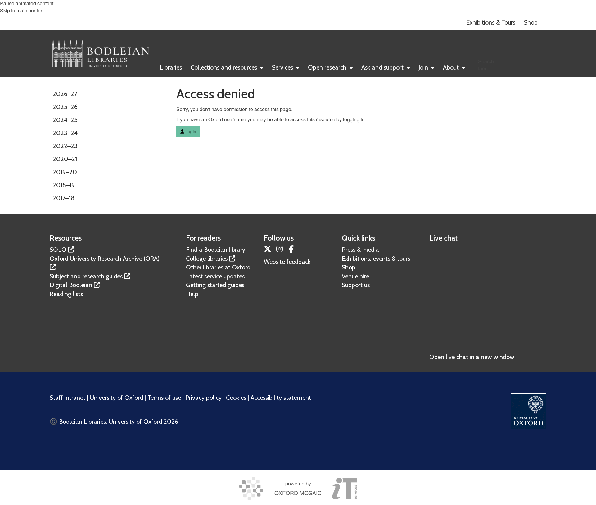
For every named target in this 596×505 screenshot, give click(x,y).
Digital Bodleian (71, 285)
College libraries (207, 258)
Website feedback (287, 261)
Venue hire (355, 276)
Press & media (360, 249)
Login (190, 131)
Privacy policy (203, 397)
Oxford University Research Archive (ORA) (105, 258)
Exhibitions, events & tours (376, 258)
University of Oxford (116, 397)
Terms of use (164, 397)
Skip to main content (22, 10)
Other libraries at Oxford (218, 267)
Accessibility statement (281, 397)
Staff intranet (67, 397)
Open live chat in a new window (471, 357)
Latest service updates (215, 276)
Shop (348, 267)
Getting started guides (215, 285)
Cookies (236, 397)
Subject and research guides (86, 276)
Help (192, 294)
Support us (356, 285)
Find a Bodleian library (215, 249)
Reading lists (66, 294)
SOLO (58, 249)
